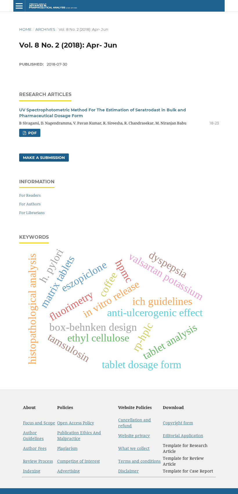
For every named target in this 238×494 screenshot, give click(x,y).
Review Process (38, 461)
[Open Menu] (19, 6)
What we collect (133, 448)
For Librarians (32, 212)
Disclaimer (128, 471)
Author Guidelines (33, 435)
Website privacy (134, 435)
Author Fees (34, 448)
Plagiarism (67, 448)
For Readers (30, 195)
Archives (45, 29)
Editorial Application (183, 435)
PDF (32, 133)
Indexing (31, 471)
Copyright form (178, 423)
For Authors (30, 204)
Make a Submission (44, 157)
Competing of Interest (78, 461)
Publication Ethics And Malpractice (79, 435)
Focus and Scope (39, 423)
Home (25, 29)
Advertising (68, 471)
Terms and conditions (139, 461)
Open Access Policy (75, 423)
